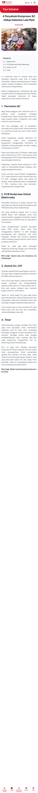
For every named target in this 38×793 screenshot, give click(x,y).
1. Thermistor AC (10, 61)
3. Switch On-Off (10, 67)
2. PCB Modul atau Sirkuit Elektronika (17, 64)
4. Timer (7, 70)
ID (28, 3)
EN (26, 3)
